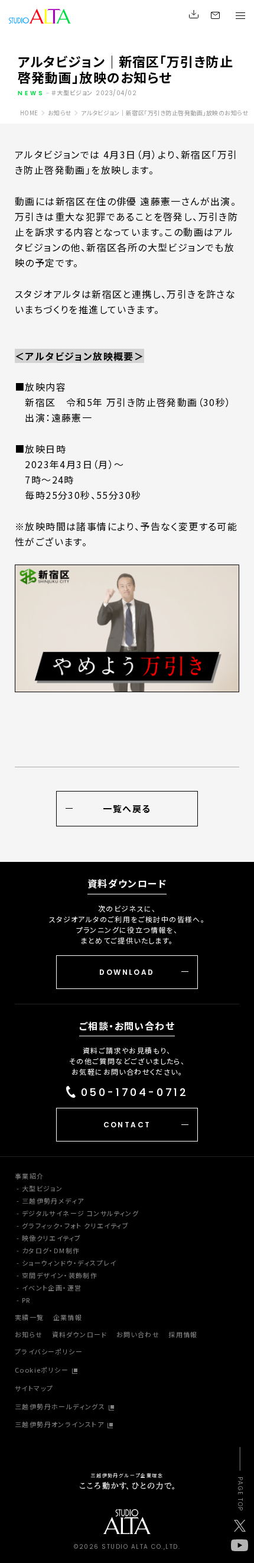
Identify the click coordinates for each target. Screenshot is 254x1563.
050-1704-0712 (134, 1093)
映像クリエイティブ (52, 1238)
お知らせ (29, 1334)
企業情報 (68, 1317)
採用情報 (183, 1334)
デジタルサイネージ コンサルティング (80, 1213)
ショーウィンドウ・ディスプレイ (69, 1262)
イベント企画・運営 (52, 1287)
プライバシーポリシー (49, 1351)
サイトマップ (34, 1388)
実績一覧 (29, 1317)
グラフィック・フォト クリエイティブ (75, 1225)
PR (26, 1300)
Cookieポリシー (42, 1369)
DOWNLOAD (126, 972)
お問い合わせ (137, 1334)
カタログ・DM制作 (51, 1250)
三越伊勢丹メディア (53, 1200)
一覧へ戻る (127, 808)
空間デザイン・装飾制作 (59, 1275)
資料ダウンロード (80, 1334)
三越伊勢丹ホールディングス (60, 1406)
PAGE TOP (239, 1494)
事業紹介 (29, 1176)
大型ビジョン (42, 1188)
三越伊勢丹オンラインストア (59, 1424)
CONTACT (127, 1125)
